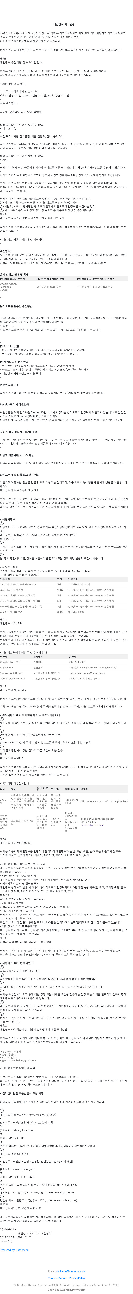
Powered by (14, 1250)
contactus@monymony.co (70, 1271)
